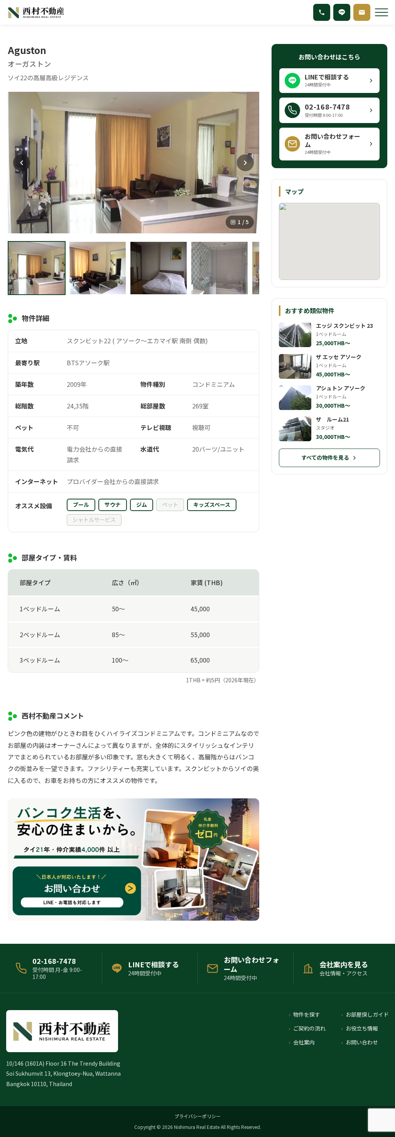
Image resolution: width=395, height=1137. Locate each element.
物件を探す (306, 1014)
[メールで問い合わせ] (361, 12)
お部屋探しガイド (367, 1014)
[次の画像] (245, 162)
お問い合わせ (362, 1042)
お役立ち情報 (362, 1028)
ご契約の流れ (309, 1028)
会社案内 (304, 1042)
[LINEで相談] (341, 12)
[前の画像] (21, 162)
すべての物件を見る (325, 457)
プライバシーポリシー (197, 1116)
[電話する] (321, 12)
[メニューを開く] (381, 12)
